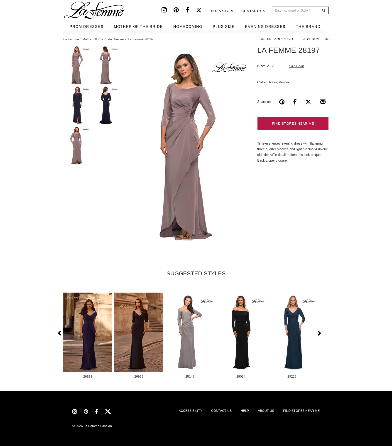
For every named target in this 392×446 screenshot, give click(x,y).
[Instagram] (168, 11)
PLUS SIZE (224, 27)
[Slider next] (319, 333)
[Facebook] (191, 11)
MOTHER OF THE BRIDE (138, 27)
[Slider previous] (59, 333)
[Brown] (186, 147)
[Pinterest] (180, 11)
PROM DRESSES (86, 27)
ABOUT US (266, 410)
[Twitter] (202, 11)
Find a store (222, 11)
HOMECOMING (187, 27)
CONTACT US (221, 410)
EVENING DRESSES (265, 27)
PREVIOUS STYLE (280, 39)
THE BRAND (308, 27)
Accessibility (190, 410)
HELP (245, 410)
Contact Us (253, 11)
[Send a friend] (323, 103)
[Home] (94, 10)
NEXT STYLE (312, 39)
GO (323, 10)
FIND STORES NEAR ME (293, 123)
